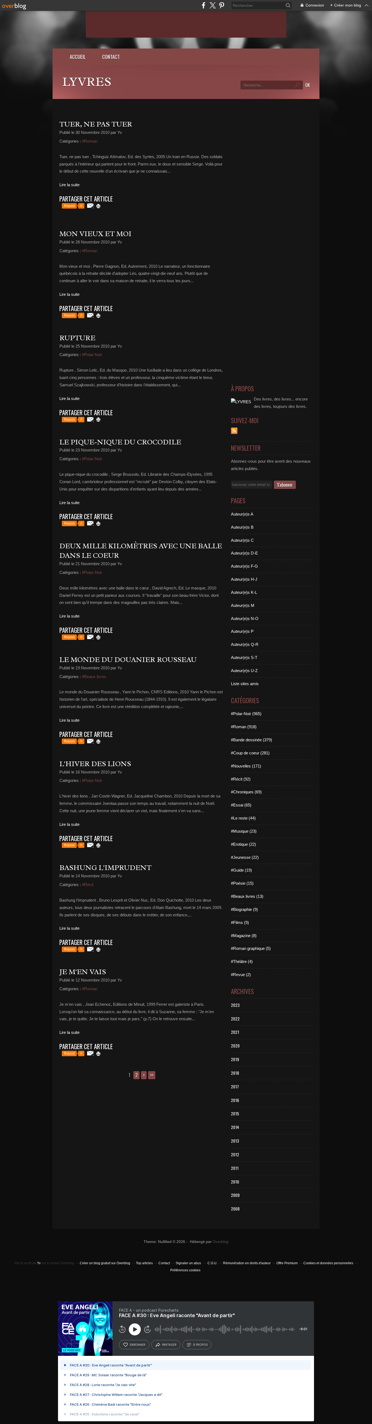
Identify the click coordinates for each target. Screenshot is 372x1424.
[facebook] (203, 5)
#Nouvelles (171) (246, 766)
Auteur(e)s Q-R (244, 644)
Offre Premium (287, 1263)
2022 (235, 1019)
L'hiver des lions (95, 763)
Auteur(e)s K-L (244, 592)
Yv (39, 1263)
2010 (235, 1182)
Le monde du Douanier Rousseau (128, 659)
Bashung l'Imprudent (105, 867)
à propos (200, 1344)
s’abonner (137, 1344)
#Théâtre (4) (242, 961)
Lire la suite (69, 184)
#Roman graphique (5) (251, 948)
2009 (235, 1195)
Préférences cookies (185, 1270)
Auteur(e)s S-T (244, 657)
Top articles (144, 1263)
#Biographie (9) (244, 909)
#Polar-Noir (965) (246, 713)
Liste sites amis (245, 683)
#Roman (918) (244, 726)
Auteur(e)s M (242, 605)
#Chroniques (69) (246, 792)
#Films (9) (240, 922)
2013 (235, 1141)
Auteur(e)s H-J (244, 579)
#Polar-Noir (92, 354)
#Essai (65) (241, 805)
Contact (111, 56)
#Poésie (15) (242, 883)
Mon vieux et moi (95, 233)
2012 (235, 1154)
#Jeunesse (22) (245, 857)
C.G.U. (212, 1263)
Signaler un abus (189, 1263)
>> (151, 1075)
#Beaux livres (94, 676)
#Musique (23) (244, 831)
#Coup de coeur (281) (250, 753)
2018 (235, 1073)
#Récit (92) (241, 779)
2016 (235, 1100)
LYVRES (86, 82)
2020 (235, 1046)
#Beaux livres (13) (247, 896)
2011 (235, 1168)
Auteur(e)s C (242, 540)
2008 (235, 1209)
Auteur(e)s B (242, 527)
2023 (235, 1005)
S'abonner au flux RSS (234, 430)
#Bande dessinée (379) (251, 739)
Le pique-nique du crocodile (120, 442)
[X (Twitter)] (212, 5)
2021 (235, 1032)
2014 (235, 1127)
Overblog (220, 1242)
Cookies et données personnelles (328, 1263)
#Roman (89, 141)
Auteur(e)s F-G (244, 566)
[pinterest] (221, 5)
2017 (235, 1086)
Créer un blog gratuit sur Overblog (105, 1263)
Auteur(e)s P (242, 631)
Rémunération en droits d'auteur (247, 1263)
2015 (235, 1113)
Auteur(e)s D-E (244, 553)
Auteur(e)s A (242, 514)
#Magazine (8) (244, 935)
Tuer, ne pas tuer (95, 124)
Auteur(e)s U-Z (244, 670)
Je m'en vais (82, 971)
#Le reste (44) (243, 818)
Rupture (77, 337)
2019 (235, 1059)
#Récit (87, 884)
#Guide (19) (241, 870)
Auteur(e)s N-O (244, 618)
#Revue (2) (241, 974)
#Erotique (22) (243, 844)
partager (169, 1344)
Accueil (78, 56)
